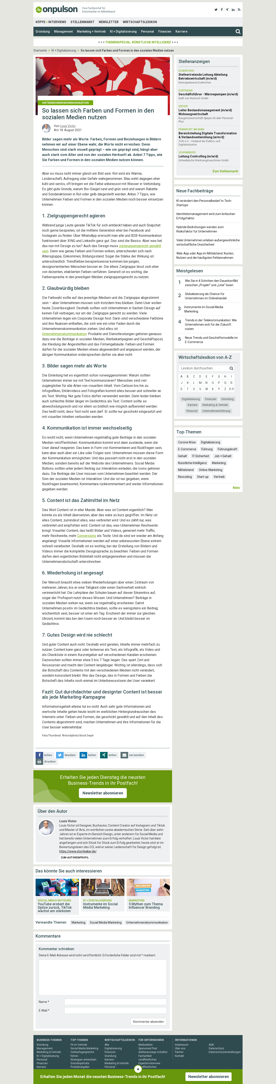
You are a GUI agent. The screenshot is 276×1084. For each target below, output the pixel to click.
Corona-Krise (187, 442)
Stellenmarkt (82, 22)
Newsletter (109, 22)
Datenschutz (216, 1048)
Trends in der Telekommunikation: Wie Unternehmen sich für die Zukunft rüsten (211, 324)
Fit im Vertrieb (79, 1044)
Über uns (180, 1048)
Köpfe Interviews (51, 22)
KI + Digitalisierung (123, 31)
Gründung (43, 31)
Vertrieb (219, 476)
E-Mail (44, 1010)
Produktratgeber (80, 1066)
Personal (147, 31)
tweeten (70, 755)
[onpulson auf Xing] (227, 10)
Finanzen (164, 31)
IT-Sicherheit (200, 456)
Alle (107, 1044)
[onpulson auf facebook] (222, 10)
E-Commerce (187, 449)
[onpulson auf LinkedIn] (233, 10)
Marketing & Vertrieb (215, 404)
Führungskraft (227, 449)
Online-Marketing (210, 470)
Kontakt (179, 1055)
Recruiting (185, 476)
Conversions (86, 536)
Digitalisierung (191, 399)
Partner (179, 1052)
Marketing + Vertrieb (91, 31)
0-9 (231, 389)
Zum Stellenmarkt (225, 171)
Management (63, 31)
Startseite (40, 50)
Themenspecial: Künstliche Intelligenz (138, 42)
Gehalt (182, 456)
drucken (50, 761)
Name (44, 1002)
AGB (211, 1044)
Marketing (78, 922)
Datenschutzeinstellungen (225, 1052)
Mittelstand (186, 470)
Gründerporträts (80, 1063)
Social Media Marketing (106, 922)
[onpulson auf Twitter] (216, 10)
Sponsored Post (147, 1048)
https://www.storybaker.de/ (78, 851)
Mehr (236, 487)
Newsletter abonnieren (103, 793)
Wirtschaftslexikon (140, 22)
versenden (136, 755)
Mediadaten (145, 1044)
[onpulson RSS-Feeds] (239, 10)
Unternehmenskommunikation (64, 334)
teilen (48, 755)
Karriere (181, 31)
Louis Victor (68, 126)
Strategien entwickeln (83, 1059)
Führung (207, 449)
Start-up (203, 476)
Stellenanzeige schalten (153, 1052)
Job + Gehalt (222, 456)
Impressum (181, 1044)
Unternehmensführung (216, 411)
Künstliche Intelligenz (192, 463)
